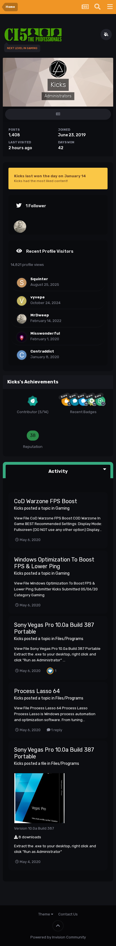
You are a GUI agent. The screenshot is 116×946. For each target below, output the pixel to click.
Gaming (62, 508)
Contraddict (42, 351)
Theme (44, 914)
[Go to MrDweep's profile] (20, 226)
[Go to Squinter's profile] (22, 283)
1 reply (56, 730)
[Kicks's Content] (58, 114)
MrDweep (39, 315)
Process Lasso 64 (37, 691)
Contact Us (68, 914)
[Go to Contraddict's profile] (22, 355)
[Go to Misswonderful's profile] (22, 337)
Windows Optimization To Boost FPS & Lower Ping (54, 563)
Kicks (18, 508)
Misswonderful (45, 333)
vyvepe (37, 297)
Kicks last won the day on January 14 (50, 176)
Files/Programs (69, 638)
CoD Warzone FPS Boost (45, 501)
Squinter (39, 279)
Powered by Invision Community (58, 937)
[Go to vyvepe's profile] (22, 301)
